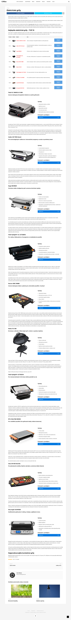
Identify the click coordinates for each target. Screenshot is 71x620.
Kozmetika (38, 1)
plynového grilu (31, 24)
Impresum (33, 610)
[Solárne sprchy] (49, 591)
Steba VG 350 (18, 67)
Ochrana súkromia (40, 610)
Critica (4, 2)
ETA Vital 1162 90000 (20, 77)
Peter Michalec (19, 572)
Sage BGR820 (18, 51)
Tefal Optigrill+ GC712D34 (21, 72)
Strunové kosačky (13, 601)
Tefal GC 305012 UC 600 (20, 40)
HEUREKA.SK (41, 117)
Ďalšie (43, 1)
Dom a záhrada (20, 1)
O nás (53, 1)
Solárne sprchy (40, 601)
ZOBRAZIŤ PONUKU (58, 40)
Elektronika (27, 1)
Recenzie (48, 1)
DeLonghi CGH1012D (20, 88)
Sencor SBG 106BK (19, 61)
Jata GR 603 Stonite (20, 82)
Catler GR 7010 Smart (20, 45)
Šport (33, 1)
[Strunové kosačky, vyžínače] (21, 591)
